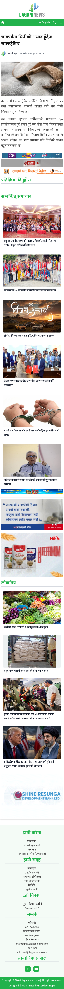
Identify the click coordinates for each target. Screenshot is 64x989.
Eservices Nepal (47, 985)
